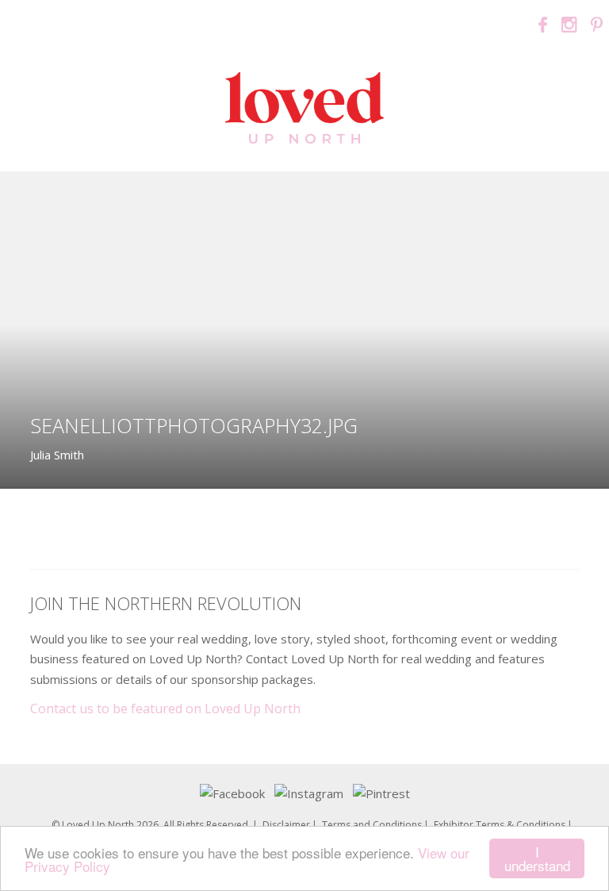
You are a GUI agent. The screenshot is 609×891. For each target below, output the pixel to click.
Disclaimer (286, 824)
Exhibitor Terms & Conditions (499, 824)
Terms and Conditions (372, 824)
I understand (537, 858)
